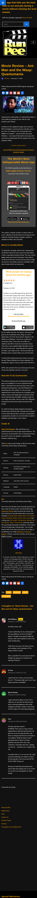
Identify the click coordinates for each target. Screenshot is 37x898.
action (9, 592)
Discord (28, 532)
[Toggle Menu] (3, 2)
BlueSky (4, 534)
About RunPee (5, 807)
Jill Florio (6, 78)
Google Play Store (24, 316)
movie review (6, 596)
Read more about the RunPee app (18, 222)
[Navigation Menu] (33, 42)
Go (27, 24)
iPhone (24, 17)
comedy (25, 592)
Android (29, 17)
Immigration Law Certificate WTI (11, 827)
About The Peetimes (8, 429)
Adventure (17, 592)
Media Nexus (5, 811)
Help (2, 814)
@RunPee (20, 532)
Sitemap (4, 823)
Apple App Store (12, 316)
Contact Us (4, 817)
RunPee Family (6, 820)
